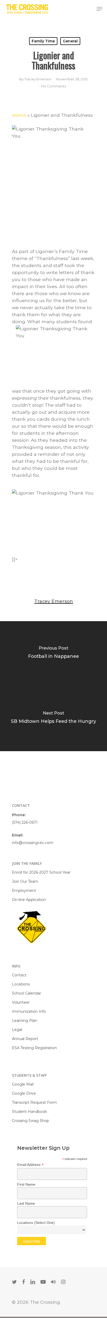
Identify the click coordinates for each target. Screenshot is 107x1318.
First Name (26, 1184)
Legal (17, 1029)
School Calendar (26, 993)
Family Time (43, 41)
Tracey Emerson (37, 79)
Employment (24, 890)
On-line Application (29, 899)
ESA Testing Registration (34, 1048)
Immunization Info (29, 1011)
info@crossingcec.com (32, 842)
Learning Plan (24, 1020)
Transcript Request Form (34, 1102)
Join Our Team (25, 881)
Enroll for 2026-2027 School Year (41, 872)
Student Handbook (29, 1111)
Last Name (26, 1203)
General (70, 41)
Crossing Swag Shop (30, 1120)
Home (19, 115)
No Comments (53, 86)
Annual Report (25, 1038)
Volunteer (21, 1002)
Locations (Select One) (36, 1222)
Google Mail (23, 1084)
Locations (21, 984)
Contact (19, 975)
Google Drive (24, 1093)
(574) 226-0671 (25, 822)
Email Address (30, 1164)
